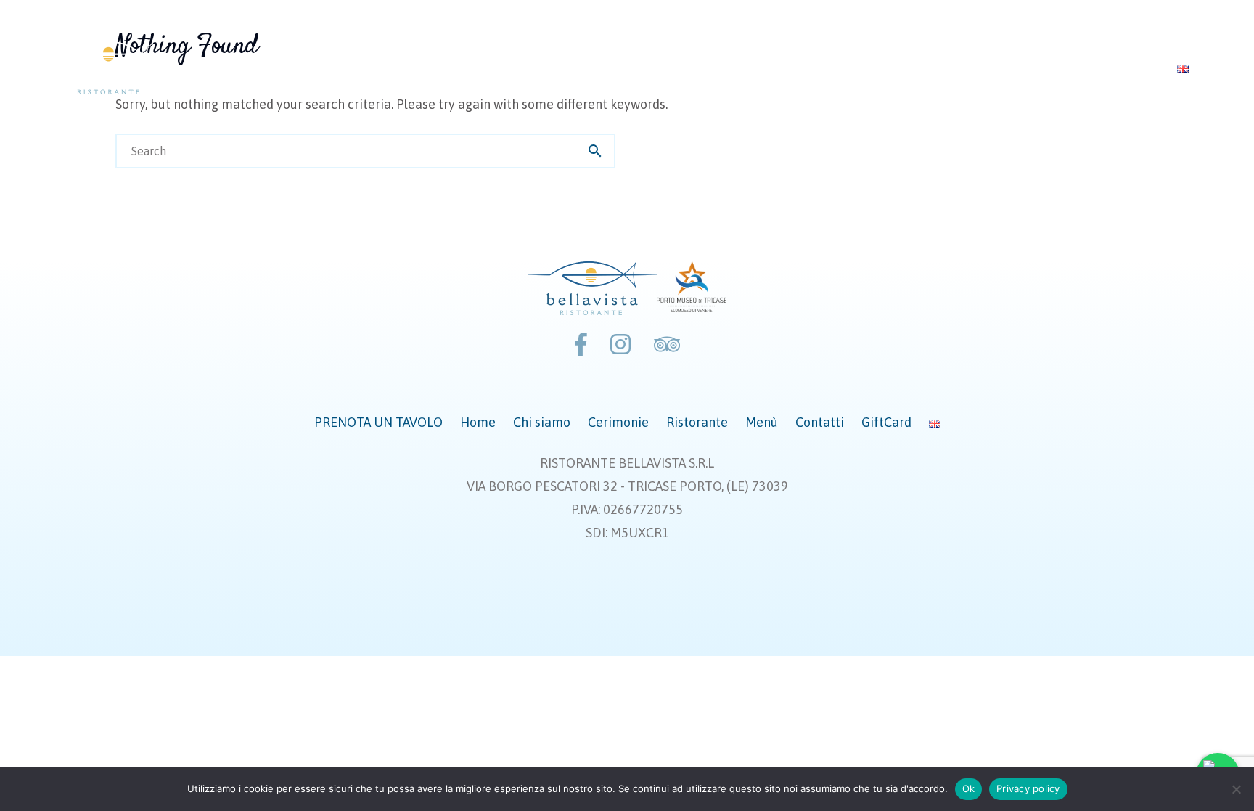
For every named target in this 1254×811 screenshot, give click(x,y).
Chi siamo (694, 67)
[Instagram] (620, 344)
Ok (968, 788)
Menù (959, 67)
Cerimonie (784, 67)
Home (619, 67)
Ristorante (878, 67)
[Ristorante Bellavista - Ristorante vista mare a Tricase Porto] (109, 67)
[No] (1236, 789)
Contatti (1033, 67)
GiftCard (1119, 67)
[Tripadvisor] (667, 344)
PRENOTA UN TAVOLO (513, 67)
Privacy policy (1028, 788)
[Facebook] (581, 344)
